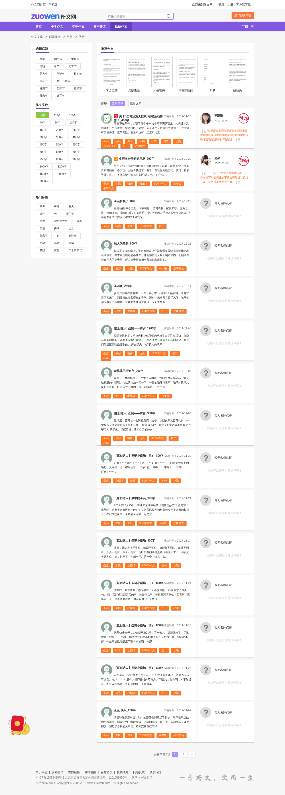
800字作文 (145, 268)
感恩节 (44, 88)
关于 (130, 141)
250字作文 (148, 311)
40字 (42, 122)
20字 (57, 115)
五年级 (177, 183)
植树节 (78, 73)
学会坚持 (112, 90)
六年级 (165, 395)
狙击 (130, 183)
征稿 (142, 141)
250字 (76, 130)
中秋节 (75, 59)
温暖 (56, 243)
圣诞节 (61, 73)
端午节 (58, 59)
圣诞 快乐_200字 (125, 710)
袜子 (118, 650)
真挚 (130, 226)
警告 (166, 141)
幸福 (71, 243)
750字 (43, 159)
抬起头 (237, 90)
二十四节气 (75, 250)
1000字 (44, 166)
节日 (70, 36)
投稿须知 (122, 772)
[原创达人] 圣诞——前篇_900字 (134, 413)
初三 (164, 311)
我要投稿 (243, 15)
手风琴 (131, 311)
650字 (59, 151)
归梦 (212, 90)
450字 (43, 144)
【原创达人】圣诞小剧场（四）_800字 (139, 625)
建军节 (61, 95)
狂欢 (154, 141)
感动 (42, 243)
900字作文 (160, 183)
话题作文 (121, 26)
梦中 (118, 395)
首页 (39, 26)
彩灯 (130, 523)
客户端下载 (243, 4)
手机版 (53, 4)
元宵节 (73, 66)
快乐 (130, 735)
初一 (164, 480)
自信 (42, 228)
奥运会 (73, 235)
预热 (178, 141)
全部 (42, 59)
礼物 (130, 268)
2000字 (62, 173)
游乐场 (143, 183)
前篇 (130, 438)
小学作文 (57, 26)
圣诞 (106, 141)
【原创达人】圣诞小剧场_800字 (134, 540)
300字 (43, 137)
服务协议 (106, 772)
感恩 (42, 221)
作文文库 (37, 36)
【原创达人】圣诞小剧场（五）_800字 (139, 667)
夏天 (71, 206)
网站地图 (90, 772)
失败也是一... (136, 90)
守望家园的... (187, 90)
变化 (56, 250)
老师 (118, 268)
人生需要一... (162, 90)
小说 (106, 358)
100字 (73, 122)
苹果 (118, 565)
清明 (42, 66)
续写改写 (178, 735)
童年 (42, 213)
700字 (76, 151)
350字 (59, 137)
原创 (118, 353)
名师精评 (117, 103)
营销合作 (57, 772)
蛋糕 (118, 608)
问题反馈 (139, 772)
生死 (118, 183)
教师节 (78, 88)
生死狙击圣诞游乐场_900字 (136, 158)
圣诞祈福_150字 (124, 201)
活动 (118, 141)
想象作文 (178, 311)
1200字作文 (158, 353)
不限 (42, 115)
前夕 (130, 353)
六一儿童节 (63, 81)
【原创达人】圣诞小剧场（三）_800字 (139, 455)
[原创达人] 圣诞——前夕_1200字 (135, 328)
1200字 (62, 166)
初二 (125, 145)
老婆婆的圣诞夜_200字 (128, 371)
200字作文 (148, 395)
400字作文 (109, 145)
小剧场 (119, 480)
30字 (72, 115)
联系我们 (155, 772)
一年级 (163, 268)
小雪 (118, 311)
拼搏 (56, 228)
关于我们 (41, 772)
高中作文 (100, 26)
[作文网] (53, 16)
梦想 (42, 250)
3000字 (44, 181)
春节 (56, 66)
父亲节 (44, 235)
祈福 (118, 226)
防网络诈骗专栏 (142, 777)
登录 (221, 4)
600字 (43, 151)
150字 (43, 130)
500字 (59, 144)
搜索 (168, 16)
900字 (76, 159)
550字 (76, 144)
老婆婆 (131, 395)
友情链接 (74, 772)
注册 (230, 4)
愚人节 (44, 73)
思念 (71, 228)
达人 (142, 353)
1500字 (44, 173)
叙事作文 (108, 188)
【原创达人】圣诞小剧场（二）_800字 (139, 583)
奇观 (132, 480)
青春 (79, 221)
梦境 (118, 735)
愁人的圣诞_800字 (126, 243)
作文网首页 (38, 4)
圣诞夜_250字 (123, 286)
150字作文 (145, 226)
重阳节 (61, 88)
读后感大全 (60, 221)
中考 (56, 206)
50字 (57, 122)
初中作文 (78, 26)
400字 (76, 137)
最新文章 (136, 103)
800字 (59, 159)
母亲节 (44, 95)
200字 (59, 130)
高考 (42, 206)
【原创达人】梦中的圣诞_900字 (134, 498)
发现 (118, 523)
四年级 (163, 735)
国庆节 (44, 81)
